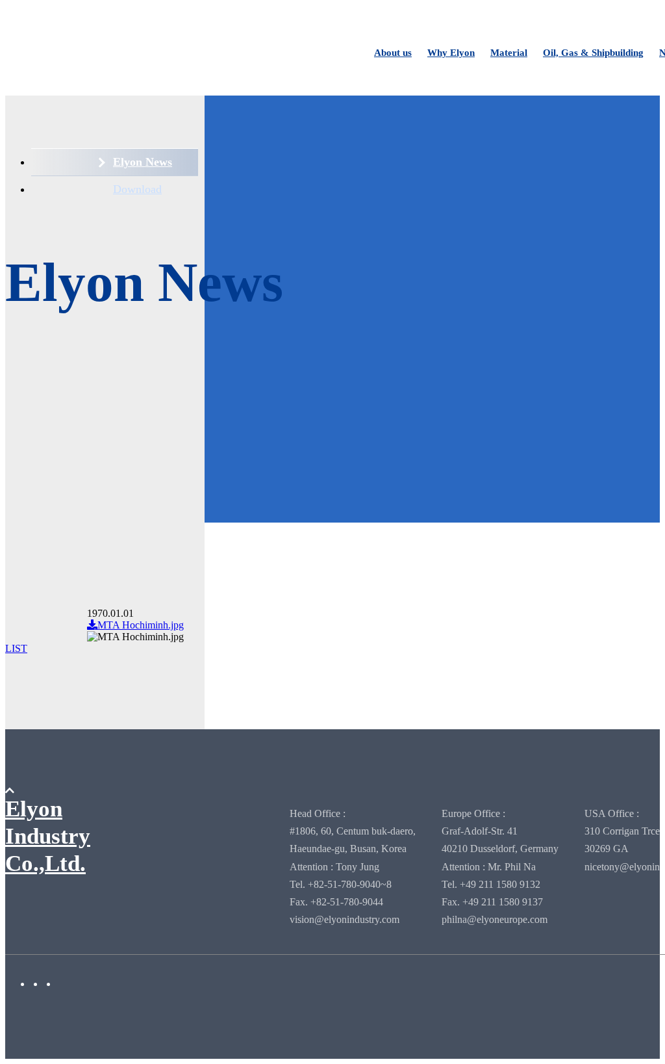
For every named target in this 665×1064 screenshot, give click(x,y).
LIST (16, 648)
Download (137, 189)
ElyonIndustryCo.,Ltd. (47, 836)
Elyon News (142, 161)
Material (508, 52)
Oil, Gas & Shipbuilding (593, 52)
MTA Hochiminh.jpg (140, 624)
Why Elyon (451, 52)
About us (393, 52)
